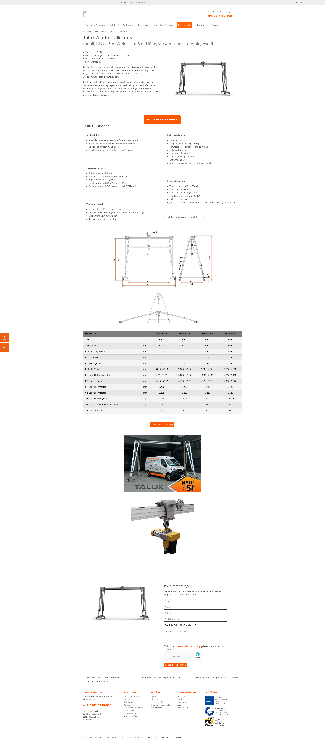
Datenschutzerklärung (189, 646)
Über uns (181, 696)
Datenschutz (183, 707)
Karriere (181, 699)
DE (301, 2)
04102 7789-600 (220, 15)
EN (297, 2)
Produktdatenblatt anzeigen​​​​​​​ (162, 424)
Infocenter (155, 699)
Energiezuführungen (95, 25)
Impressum (182, 702)
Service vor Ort (157, 702)
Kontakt (154, 696)
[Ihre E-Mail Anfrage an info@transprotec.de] (4, 347)
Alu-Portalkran (101, 31)
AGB (179, 705)
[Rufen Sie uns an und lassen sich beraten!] (4, 337)
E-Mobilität (114, 25)
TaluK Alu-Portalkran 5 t (118, 31)
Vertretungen (156, 707)
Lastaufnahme (201, 25)
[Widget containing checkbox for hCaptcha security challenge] (183, 656)
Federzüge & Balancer (163, 25)
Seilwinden (128, 25)
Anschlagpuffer (130, 716)
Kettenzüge (143, 25)
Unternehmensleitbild (160, 705)
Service (215, 25)
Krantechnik (184, 25)
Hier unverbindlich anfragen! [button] (162, 119)
